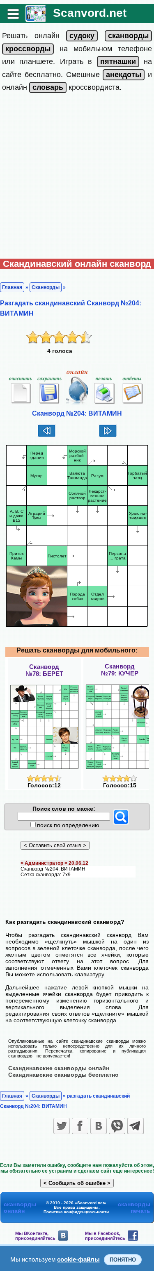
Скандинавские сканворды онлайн (58, 1068)
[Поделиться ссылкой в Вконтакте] (98, 1126)
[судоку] (82, 36)
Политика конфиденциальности (76, 1212)
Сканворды (46, 287)
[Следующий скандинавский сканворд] (108, 436)
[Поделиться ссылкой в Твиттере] (61, 1126)
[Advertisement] (77, 178)
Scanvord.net (89, 13)
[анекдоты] (124, 74)
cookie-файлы (78, 1259)
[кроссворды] (28, 49)
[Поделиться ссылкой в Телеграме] (135, 1126)
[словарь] (48, 87)
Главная (12, 287)
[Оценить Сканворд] (44, 779)
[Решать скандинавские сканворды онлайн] (36, 18)
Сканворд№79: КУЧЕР (119, 670)
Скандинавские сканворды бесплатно (63, 1074)
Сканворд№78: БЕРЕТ (44, 670)
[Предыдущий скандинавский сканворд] (47, 436)
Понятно (123, 1260)
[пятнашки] (118, 61)
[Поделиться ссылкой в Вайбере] (117, 1126)
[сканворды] (128, 36)
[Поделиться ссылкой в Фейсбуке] (80, 1126)
